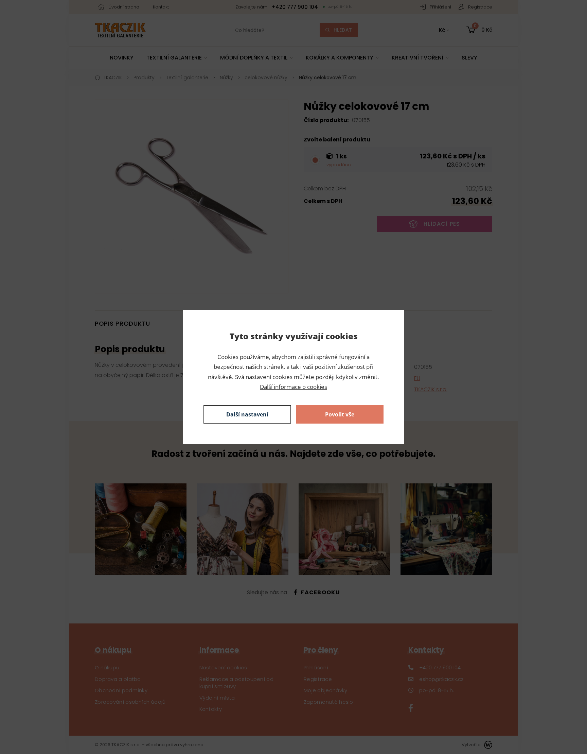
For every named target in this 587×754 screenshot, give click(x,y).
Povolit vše (339, 414)
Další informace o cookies (293, 387)
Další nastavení (247, 414)
